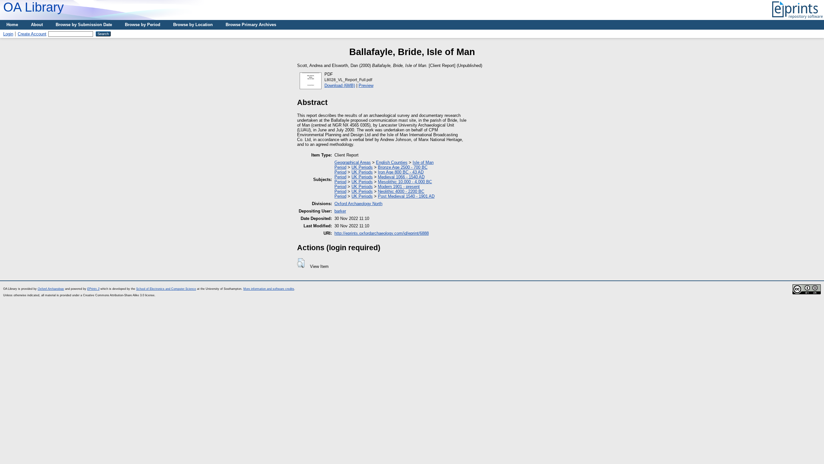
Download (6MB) (339, 85)
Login (8, 34)
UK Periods (362, 167)
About (37, 24)
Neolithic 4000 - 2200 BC (401, 191)
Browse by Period (142, 24)
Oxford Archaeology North (358, 203)
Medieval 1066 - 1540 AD (401, 177)
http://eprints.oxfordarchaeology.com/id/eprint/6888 (381, 233)
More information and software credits (268, 288)
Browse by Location (193, 24)
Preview (366, 85)
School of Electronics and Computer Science (166, 288)
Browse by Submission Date (84, 24)
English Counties (391, 162)
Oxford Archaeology (51, 288)
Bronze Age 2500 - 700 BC (402, 167)
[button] (300, 263)
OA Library (33, 7)
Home (12, 24)
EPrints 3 (93, 288)
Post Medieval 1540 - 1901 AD (406, 196)
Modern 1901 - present (399, 186)
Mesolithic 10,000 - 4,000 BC (405, 181)
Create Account (32, 34)
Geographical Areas (352, 162)
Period (340, 167)
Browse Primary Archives (251, 24)
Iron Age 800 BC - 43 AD (401, 172)
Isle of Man (423, 162)
